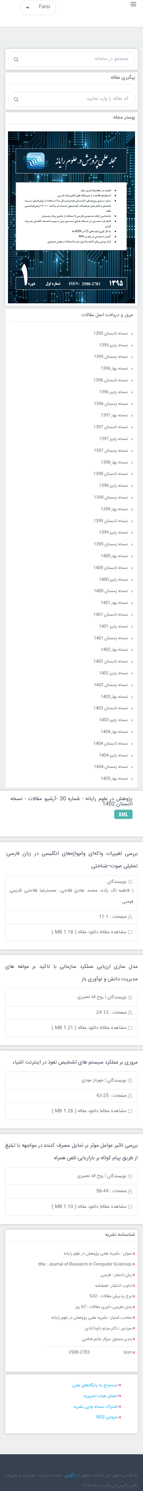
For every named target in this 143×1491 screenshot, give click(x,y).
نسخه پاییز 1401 (113, 626)
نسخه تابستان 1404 (110, 743)
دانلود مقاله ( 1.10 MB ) (75, 1206)
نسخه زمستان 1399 (111, 544)
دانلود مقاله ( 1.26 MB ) (75, 1111)
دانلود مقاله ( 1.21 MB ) (75, 1027)
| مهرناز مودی (94, 1080)
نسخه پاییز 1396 (113, 392)
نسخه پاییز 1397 (113, 439)
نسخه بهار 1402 (114, 650)
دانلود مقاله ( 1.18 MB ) (75, 932)
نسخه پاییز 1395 (113, 345)
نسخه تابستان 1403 (110, 708)
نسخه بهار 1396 (114, 368)
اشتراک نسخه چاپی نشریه (96, 1407)
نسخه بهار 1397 (114, 415)
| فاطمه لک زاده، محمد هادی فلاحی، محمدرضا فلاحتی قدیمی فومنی (71, 896)
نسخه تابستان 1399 (110, 521)
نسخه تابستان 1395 (110, 333)
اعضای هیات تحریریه (101, 1396)
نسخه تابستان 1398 (110, 474)
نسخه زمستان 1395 (111, 357)
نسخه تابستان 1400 (110, 568)
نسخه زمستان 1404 (111, 767)
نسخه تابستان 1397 (110, 427)
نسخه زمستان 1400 (111, 591)
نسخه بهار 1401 (114, 603)
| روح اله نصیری (91, 997)
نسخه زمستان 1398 (111, 497)
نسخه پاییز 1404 (113, 755)
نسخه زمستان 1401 (111, 638)
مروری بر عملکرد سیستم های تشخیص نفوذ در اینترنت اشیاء (75, 1062)
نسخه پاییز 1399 (113, 532)
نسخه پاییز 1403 (113, 720)
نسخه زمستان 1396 (111, 404)
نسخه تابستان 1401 (110, 615)
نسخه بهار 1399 (114, 509)
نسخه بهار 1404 (114, 732)
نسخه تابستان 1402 (110, 661)
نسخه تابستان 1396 (110, 380)
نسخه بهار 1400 (114, 556)
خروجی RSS (107, 1417)
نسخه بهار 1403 (114, 697)
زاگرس (70, 1475)
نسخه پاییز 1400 (113, 580)
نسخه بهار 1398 (114, 462)
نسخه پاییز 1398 (113, 486)
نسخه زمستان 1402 (111, 685)
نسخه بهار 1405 (114, 778)
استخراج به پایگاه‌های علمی (95, 1385)
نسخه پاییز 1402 (113, 673)
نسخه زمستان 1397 (111, 451)
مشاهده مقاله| (113, 932)
